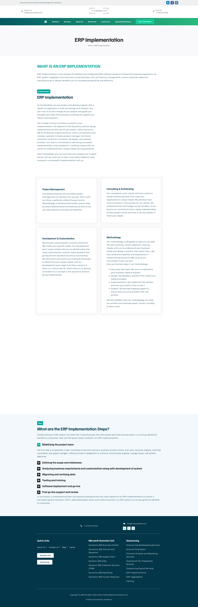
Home (90, 45)
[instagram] (133, 528)
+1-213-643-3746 (162, 13)
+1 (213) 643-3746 (91, 526)
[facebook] (129, 528)
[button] (99, 445)
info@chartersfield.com (33, 13)
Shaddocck (108, 599)
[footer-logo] (50, 523)
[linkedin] (124, 528)
